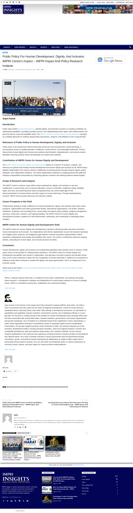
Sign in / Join (101, 2)
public (59, 387)
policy (54, 387)
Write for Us (129, 2)
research (65, 387)
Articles (33, 47)
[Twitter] (16, 2)
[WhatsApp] (13, 75)
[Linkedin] (7, 2)
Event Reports (19, 47)
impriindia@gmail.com (15, 497)
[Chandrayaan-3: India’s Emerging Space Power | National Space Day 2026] (55, 443)
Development (16, 387)
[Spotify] (13, 2)
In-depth (43, 47)
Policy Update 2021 (87, 485)
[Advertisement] (66, 30)
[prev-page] (85, 433)
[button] (130, 47)
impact (33, 387)
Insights (7, 47)
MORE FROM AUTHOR (23, 433)
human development (26, 129)
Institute (49, 387)
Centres (9, 387)
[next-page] (87, 433)
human (28, 387)
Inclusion (43, 387)
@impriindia (78, 465)
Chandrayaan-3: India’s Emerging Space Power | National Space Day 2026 (52, 454)
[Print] (27, 75)
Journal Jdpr (85, 491)
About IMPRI (110, 2)
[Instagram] (4, 2)
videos (83, 482)
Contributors (120, 2)
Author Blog (85, 488)
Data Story (55, 47)
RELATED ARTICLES (9, 433)
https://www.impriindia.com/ (20, 417)
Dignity (23, 387)
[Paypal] (10, 2)
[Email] (22, 75)
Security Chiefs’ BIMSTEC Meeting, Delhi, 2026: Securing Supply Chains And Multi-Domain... (64, 479)
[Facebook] (1, 2)
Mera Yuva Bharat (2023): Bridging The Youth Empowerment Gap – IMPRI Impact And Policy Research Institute (32, 455)
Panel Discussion (70, 47)
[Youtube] (19, 2)
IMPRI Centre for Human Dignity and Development (60, 134)
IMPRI (5, 69)
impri (37, 387)
